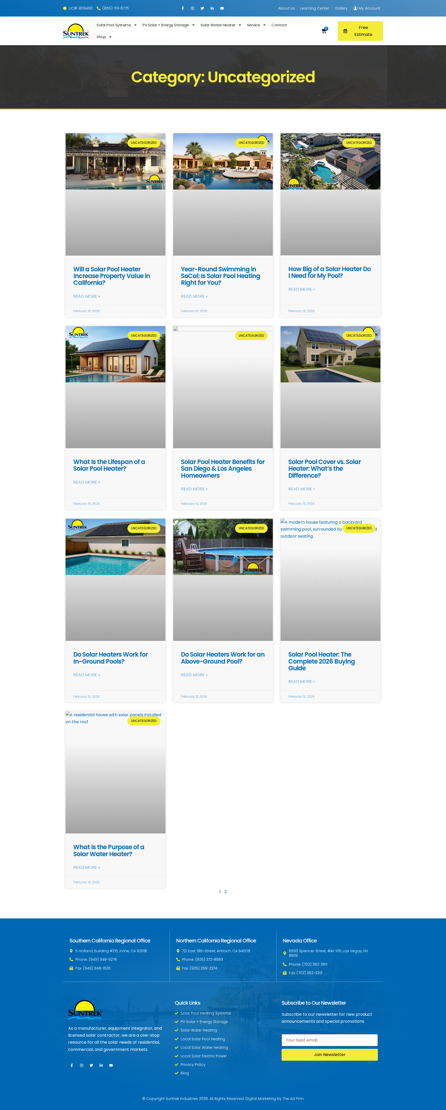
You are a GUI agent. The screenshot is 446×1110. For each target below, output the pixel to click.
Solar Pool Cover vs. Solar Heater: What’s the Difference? (324, 469)
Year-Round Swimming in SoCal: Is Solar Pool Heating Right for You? (220, 276)
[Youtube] (222, 8)
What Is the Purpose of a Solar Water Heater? (108, 850)
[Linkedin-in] (212, 8)
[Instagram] (192, 8)
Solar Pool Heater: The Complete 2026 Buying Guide (321, 661)
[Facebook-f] (182, 8)
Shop (101, 37)
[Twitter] (202, 8)
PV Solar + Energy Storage (165, 25)
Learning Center (314, 8)
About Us (286, 8)
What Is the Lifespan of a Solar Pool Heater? (109, 465)
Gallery (341, 8)
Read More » (86, 296)
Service (253, 25)
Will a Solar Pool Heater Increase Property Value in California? (111, 276)
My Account (369, 8)
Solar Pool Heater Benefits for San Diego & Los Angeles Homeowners (223, 469)
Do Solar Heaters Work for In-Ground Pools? (110, 657)
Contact (279, 25)
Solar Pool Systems (114, 25)
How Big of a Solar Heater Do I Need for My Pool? (329, 272)
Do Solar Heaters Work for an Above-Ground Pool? (223, 657)
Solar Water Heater (217, 25)
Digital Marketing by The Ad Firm (274, 1098)
